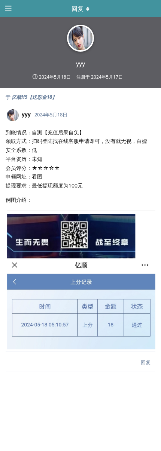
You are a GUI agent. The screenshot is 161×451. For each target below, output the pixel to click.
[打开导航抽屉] (7, 8)
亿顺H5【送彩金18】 (34, 97)
